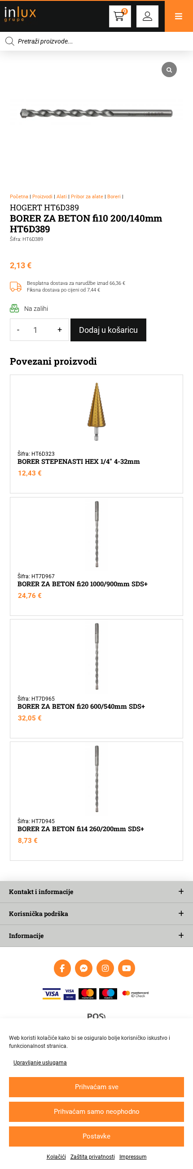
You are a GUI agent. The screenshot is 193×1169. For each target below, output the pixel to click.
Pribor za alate (87, 197)
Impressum (133, 1157)
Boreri (114, 197)
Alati (62, 197)
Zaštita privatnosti (92, 1157)
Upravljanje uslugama (40, 1063)
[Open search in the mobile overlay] (96, 41)
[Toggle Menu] (179, 16)
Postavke (96, 1136)
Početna (19, 197)
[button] (147, 16)
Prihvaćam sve (96, 1087)
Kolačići (56, 1157)
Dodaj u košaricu (108, 330)
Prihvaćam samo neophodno (97, 1112)
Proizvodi (42, 197)
